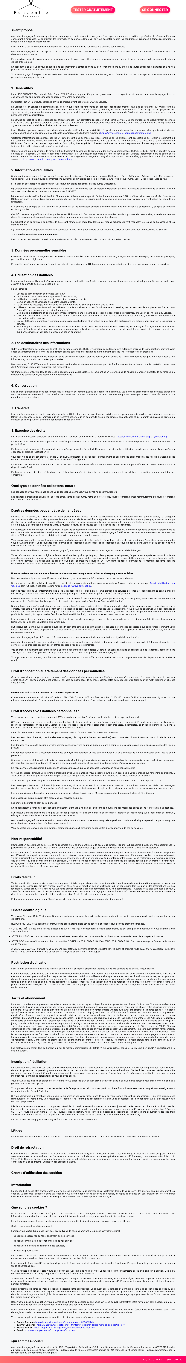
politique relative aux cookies (76, 585)
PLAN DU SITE (163, 1359)
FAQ (145, 1359)
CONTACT (178, 1359)
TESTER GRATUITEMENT (93, 10)
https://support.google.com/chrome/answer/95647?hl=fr (64, 1322)
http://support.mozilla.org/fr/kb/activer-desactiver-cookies (64, 1327)
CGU (151, 1359)
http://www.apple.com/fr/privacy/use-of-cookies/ (50, 1330)
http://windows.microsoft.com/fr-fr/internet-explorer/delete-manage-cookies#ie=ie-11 (81, 1324)
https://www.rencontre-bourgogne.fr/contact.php (125, 133)
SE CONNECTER (155, 10)
